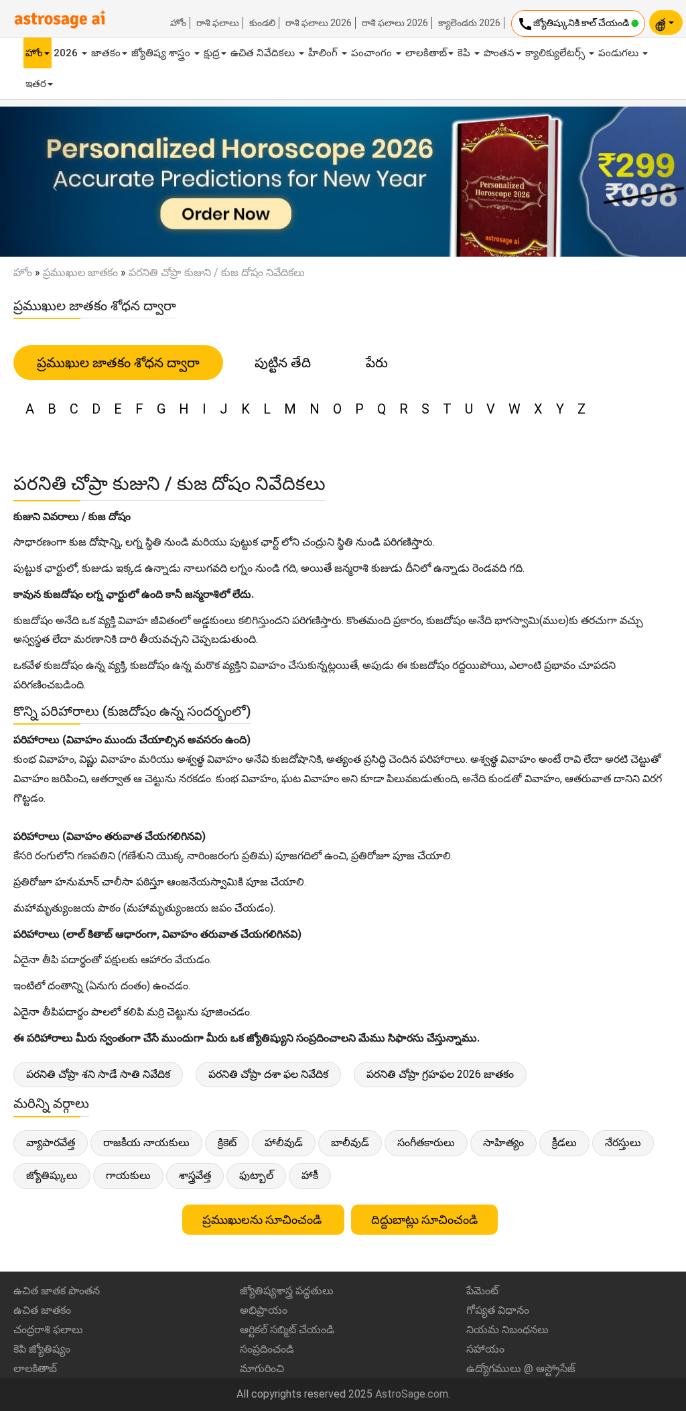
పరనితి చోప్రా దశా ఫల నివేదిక (268, 1074)
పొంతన (499, 53)
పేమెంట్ (482, 1290)
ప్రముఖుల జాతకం (80, 272)
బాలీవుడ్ (350, 1142)
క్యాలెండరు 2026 (469, 22)
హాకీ (309, 1175)
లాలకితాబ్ (426, 53)
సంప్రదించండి (267, 1349)
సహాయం (485, 1349)
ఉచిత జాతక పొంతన (56, 1290)
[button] (51, 182)
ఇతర (35, 84)
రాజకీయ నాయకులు (146, 1142)
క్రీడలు (564, 1142)
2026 (67, 53)
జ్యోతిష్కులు (52, 1175)
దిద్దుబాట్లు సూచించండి (424, 1220)
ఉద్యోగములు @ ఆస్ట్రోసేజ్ (520, 1368)
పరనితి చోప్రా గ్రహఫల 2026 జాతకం (440, 1074)
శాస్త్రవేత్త (195, 1175)
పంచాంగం (373, 53)
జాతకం (106, 53)
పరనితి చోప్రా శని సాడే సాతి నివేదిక (98, 1074)
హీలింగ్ (324, 53)
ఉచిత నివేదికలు (263, 53)
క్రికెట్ (227, 1142)
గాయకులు (128, 1175)
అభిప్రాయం (263, 1310)
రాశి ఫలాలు (217, 22)
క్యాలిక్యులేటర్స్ (556, 53)
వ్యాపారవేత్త (50, 1142)
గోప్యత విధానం (497, 1310)
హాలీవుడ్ (284, 1142)
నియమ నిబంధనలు (507, 1329)
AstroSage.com (411, 1394)
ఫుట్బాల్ (256, 1175)
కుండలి (262, 22)
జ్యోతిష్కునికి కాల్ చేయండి (574, 24)
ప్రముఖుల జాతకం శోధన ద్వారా (118, 363)
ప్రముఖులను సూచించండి (263, 1220)
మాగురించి (262, 1368)
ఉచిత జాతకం (42, 1310)
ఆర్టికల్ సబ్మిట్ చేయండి (287, 1329)
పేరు (377, 363)
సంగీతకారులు (426, 1142)
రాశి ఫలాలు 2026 (318, 22)
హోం (178, 22)
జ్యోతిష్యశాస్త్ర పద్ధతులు (287, 1290)
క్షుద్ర (212, 53)
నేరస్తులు (623, 1142)
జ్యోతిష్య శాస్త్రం (162, 53)
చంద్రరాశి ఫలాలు (48, 1329)
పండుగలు (619, 53)
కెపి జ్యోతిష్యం (41, 1349)
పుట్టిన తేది (283, 363)
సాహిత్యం (503, 1142)
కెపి (465, 53)
